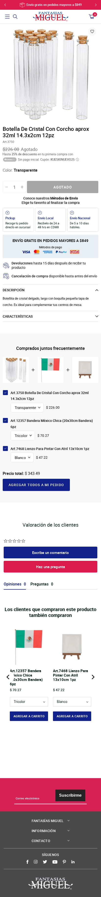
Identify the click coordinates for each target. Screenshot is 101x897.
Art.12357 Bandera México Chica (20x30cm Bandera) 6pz (52, 423)
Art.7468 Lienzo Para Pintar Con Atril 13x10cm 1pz (50, 448)
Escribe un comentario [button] (50, 552)
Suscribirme (70, 795)
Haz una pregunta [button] (50, 566)
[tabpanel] (50, 74)
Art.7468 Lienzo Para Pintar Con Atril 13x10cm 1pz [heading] (70, 675)
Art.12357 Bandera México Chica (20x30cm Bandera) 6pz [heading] (26, 677)
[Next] (93, 677)
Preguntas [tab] (39, 584)
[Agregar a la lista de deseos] (92, 31)
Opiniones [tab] (12, 584)
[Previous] (8, 677)
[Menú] (7, 16)
